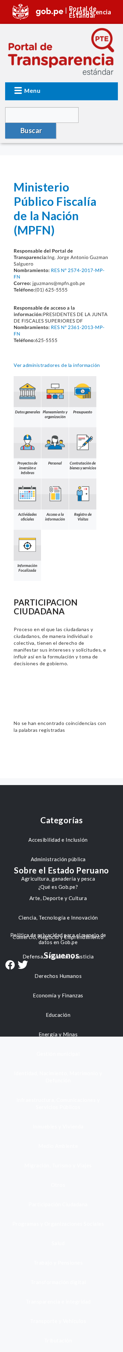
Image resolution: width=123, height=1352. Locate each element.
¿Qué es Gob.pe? (58, 887)
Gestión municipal (58, 1054)
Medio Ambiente (58, 1146)
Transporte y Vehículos (58, 1321)
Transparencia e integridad (58, 1301)
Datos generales (27, 412)
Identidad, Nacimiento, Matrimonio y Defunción (58, 1076)
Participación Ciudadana (58, 1204)
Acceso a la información (55, 516)
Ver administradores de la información (57, 365)
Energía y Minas (58, 1034)
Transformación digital (58, 1282)
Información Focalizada (27, 567)
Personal (55, 463)
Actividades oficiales (27, 516)
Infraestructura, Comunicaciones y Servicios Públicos (58, 1103)
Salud (58, 1243)
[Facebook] (10, 965)
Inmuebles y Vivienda (58, 1126)
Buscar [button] (31, 130)
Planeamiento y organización (55, 414)
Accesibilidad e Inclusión (58, 840)
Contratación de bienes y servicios (83, 465)
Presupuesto (82, 412)
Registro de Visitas (83, 516)
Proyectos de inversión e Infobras (27, 468)
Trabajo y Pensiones (58, 1263)
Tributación (58, 1340)
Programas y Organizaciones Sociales (58, 1224)
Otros (58, 1185)
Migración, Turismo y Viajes (58, 1165)
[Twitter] (23, 965)
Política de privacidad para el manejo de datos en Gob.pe (58, 938)
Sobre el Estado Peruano (61, 870)
